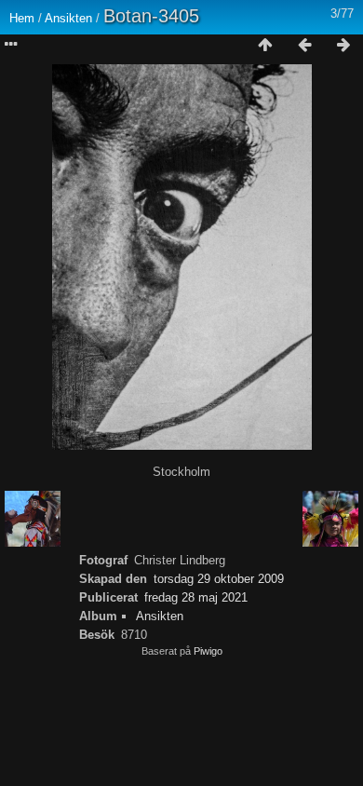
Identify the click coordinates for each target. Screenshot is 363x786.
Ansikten (68, 18)
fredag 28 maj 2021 (196, 597)
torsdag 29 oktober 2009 (219, 579)
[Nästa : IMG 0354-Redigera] (343, 45)
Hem (21, 18)
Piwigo (208, 651)
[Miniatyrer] (265, 45)
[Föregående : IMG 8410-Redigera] (304, 45)
